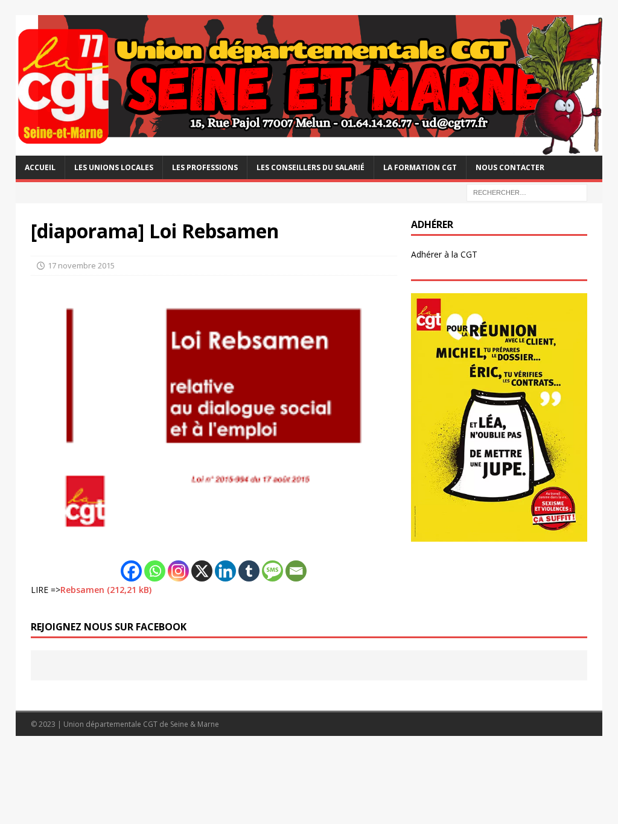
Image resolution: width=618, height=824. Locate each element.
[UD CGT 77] (309, 148)
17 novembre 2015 (81, 265)
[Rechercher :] (527, 191)
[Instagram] (178, 571)
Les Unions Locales (113, 167)
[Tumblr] (249, 571)
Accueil (40, 167)
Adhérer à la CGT (444, 254)
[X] (201, 571)
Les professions (205, 167)
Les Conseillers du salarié (310, 167)
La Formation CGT (420, 167)
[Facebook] (131, 571)
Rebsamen (82, 589)
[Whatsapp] (154, 571)
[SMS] (272, 571)
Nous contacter (510, 167)
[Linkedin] (225, 571)
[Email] (296, 571)
